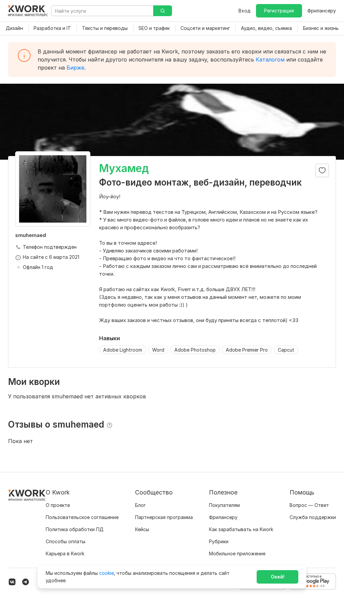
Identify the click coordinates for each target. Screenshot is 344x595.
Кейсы (142, 529)
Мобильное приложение (237, 553)
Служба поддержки (313, 517)
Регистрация (279, 10)
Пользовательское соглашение (82, 517)
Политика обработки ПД (74, 529)
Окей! (278, 577)
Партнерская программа (164, 517)
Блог (140, 505)
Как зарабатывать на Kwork (241, 529)
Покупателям (224, 505)
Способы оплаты (65, 541)
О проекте (58, 505)
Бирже (75, 67)
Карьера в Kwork (65, 553)
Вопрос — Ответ (309, 505)
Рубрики (218, 541)
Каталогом (270, 59)
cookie (106, 573)
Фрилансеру (321, 10)
